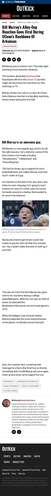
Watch (36, 16)
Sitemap (21, 474)
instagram (14, 432)
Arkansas (8, 381)
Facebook (4, 59)
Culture (15, 16)
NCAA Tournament (31, 386)
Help (44, 470)
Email (14, 59)
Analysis (26, 16)
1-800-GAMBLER (42, 485)
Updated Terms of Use (11, 470)
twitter (19, 432)
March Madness (11, 386)
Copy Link (19, 59)
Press (14, 474)
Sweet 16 (31, 79)
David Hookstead (9, 46)
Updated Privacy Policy (31, 470)
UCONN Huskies (10, 391)
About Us (5, 474)
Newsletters (18, 462)
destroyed (31, 76)
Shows (45, 16)
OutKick (25, 8)
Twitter (9, 59)
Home (4, 22)
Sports (6, 16)
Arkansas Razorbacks (28, 381)
